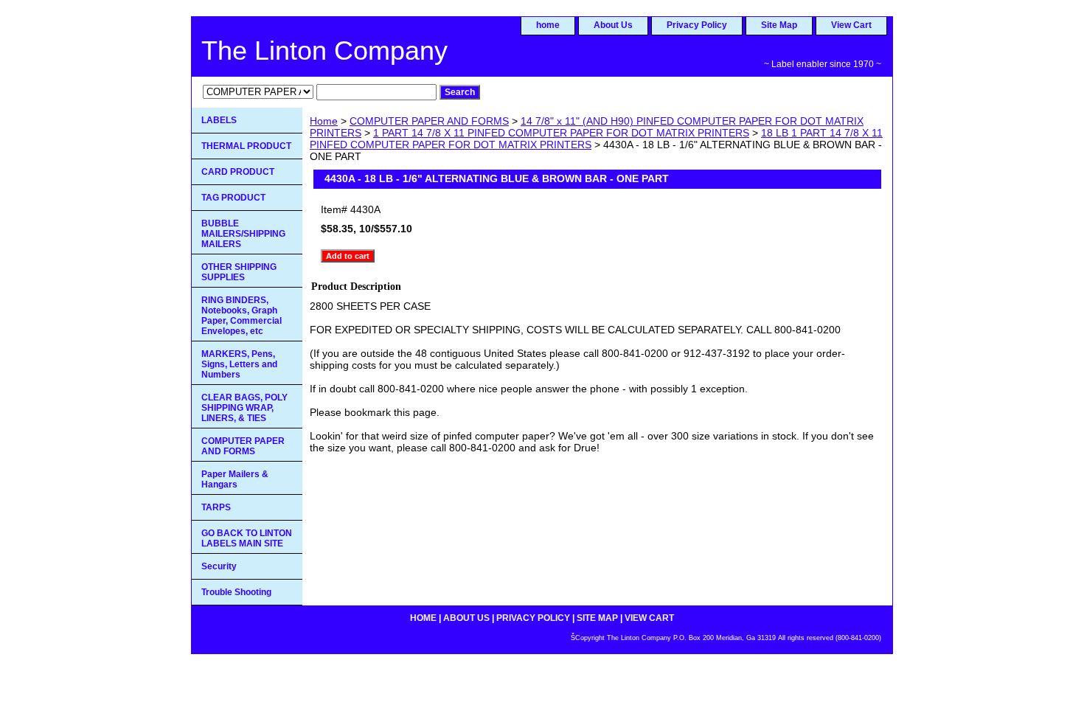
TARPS (216, 507)
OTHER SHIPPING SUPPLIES (239, 272)
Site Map (779, 25)
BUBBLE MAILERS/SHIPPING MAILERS (243, 233)
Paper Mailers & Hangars (234, 479)
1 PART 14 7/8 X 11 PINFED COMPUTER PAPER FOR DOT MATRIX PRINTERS (561, 133)
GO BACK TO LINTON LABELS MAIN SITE (246, 538)
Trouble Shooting (236, 592)
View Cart (851, 25)
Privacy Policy (697, 25)
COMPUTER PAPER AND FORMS (429, 121)
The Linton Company (324, 50)
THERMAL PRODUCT (246, 146)
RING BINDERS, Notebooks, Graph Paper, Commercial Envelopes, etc (241, 315)
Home (324, 121)
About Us (613, 25)
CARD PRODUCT (237, 172)
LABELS (219, 120)
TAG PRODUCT (233, 197)
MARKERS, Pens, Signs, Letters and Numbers (239, 364)
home (548, 25)
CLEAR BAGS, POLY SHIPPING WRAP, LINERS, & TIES (244, 407)
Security (219, 566)
